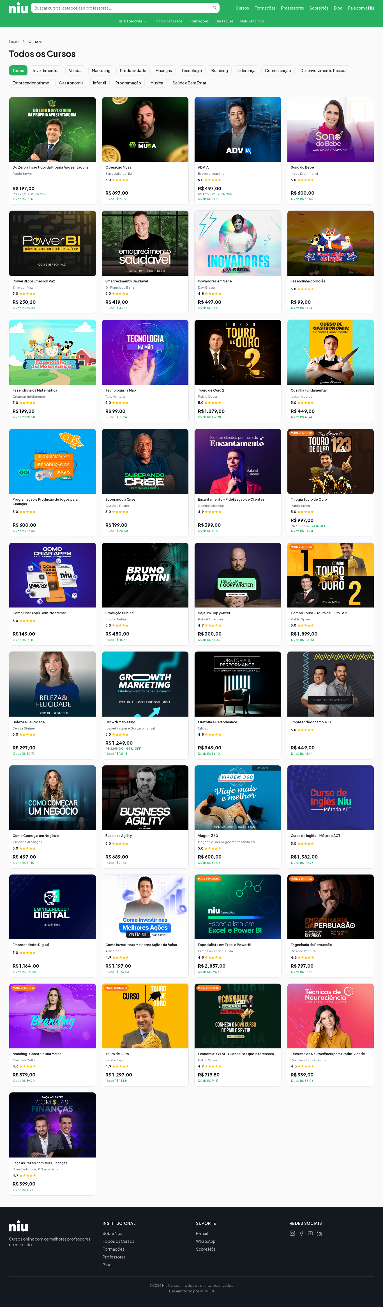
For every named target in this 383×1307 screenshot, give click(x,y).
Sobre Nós (319, 7)
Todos (18, 70)
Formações (265, 7)
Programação (128, 82)
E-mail (202, 1233)
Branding (219, 70)
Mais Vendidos (252, 21)
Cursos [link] (35, 41)
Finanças (164, 70)
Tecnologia (191, 70)
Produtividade (133, 70)
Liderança (246, 70)
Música (157, 82)
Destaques (225, 21)
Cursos (242, 7)
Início (14, 41)
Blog (338, 7)
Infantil (99, 82)
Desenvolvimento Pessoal (324, 70)
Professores (292, 7)
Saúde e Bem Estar (189, 82)
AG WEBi (207, 1291)
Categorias (133, 21)
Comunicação (278, 70)
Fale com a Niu (361, 7)
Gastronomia (71, 82)
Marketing (101, 70)
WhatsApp (206, 1241)
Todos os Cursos (168, 21)
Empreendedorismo (31, 82)
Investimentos (46, 70)
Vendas (75, 70)
